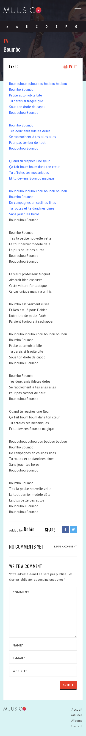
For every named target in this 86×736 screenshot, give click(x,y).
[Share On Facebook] (65, 529)
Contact (77, 726)
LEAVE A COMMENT (65, 546)
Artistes (77, 715)
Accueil (77, 710)
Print (72, 66)
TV (6, 41)
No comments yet (26, 546)
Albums (77, 721)
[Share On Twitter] (73, 529)
